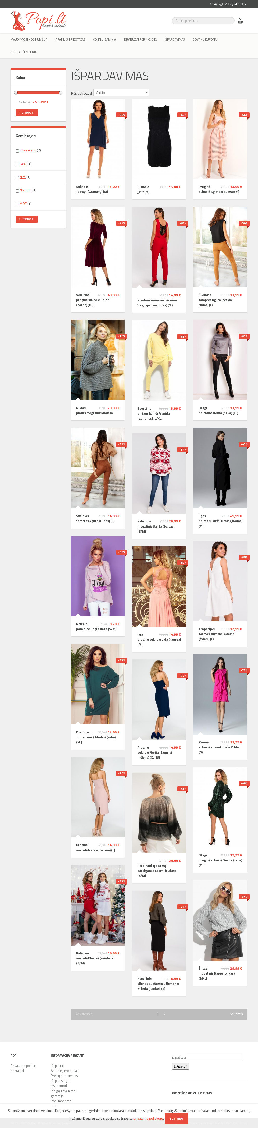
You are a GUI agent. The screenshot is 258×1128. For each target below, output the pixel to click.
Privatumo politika (24, 1065)
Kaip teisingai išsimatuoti (60, 1083)
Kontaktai (17, 1070)
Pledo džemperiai (24, 52)
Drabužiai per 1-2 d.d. (140, 39)
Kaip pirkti (58, 1065)
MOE (23, 203)
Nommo (25, 190)
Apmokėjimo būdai (64, 1070)
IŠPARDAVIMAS (175, 39)
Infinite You (28, 150)
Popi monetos (61, 1100)
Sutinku (176, 1118)
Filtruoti (27, 112)
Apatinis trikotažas (70, 39)
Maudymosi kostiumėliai (29, 39)
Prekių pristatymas (64, 1075)
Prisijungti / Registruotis (227, 4)
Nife (23, 176)
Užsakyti (180, 1066)
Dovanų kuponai (204, 39)
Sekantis (236, 1013)
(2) (30, 150)
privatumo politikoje (148, 1118)
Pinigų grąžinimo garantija (63, 1093)
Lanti (23, 163)
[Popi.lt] (39, 21)
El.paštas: (179, 1057)
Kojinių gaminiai (105, 39)
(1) (25, 163)
